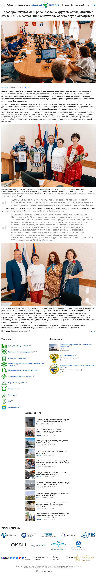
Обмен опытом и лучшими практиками (23, 370)
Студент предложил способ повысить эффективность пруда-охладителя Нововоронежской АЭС (50, 431)
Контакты (69, 557)
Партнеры (65, 5)
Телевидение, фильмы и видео (20, 376)
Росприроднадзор (67, 355)
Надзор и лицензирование (70, 358)
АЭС (63, 348)
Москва (64, 372)
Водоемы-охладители (16, 383)
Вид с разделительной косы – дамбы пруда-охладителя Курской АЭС (52, 494)
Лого (46, 5)
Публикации (11, 5)
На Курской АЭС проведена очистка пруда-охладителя (52, 452)
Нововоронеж (13, 407)
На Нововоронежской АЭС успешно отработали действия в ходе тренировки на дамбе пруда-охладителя (53, 462)
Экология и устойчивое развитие (21, 352)
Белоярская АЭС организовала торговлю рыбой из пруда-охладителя (51, 473)
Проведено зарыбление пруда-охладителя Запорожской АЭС (52, 441)
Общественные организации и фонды (73, 370)
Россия (64, 360)
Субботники (12, 395)
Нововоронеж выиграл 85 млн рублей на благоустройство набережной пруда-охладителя (51, 504)
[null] (26, 87)
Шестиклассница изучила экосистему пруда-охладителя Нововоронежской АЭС (52, 420)
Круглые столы (14, 389)
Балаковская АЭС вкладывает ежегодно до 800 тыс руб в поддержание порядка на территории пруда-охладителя (52, 515)
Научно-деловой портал (80, 5)
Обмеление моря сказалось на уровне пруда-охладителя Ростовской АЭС (53, 483)
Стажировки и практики (17, 358)
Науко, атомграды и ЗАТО (18, 346)
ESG (9, 401)
